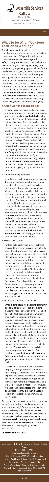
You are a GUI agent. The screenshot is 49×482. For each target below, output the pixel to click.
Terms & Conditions (12, 465)
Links (43, 465)
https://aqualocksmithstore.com (24, 453)
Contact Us (35, 462)
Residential (15, 459)
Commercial (27, 459)
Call (25, 478)
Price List (26, 465)
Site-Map (35, 465)
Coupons (24, 462)
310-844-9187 (24, 16)
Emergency (14, 462)
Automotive (39, 459)
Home (6, 459)
